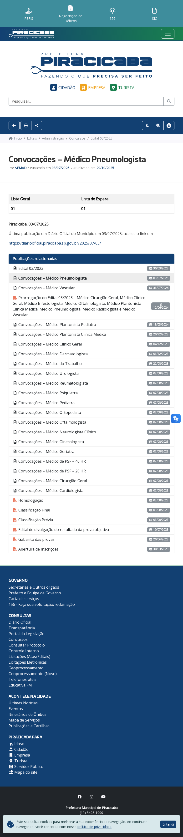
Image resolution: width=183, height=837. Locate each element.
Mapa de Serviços (24, 720)
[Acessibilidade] (168, 125)
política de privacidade (94, 826)
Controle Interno (24, 650)
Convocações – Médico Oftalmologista (51, 422)
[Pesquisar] (168, 101)
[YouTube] (103, 796)
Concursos (18, 639)
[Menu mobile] (167, 34)
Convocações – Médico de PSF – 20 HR (51, 471)
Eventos (16, 708)
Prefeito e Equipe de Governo (35, 593)
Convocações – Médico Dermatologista (52, 353)
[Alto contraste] (147, 125)
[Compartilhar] (36, 125)
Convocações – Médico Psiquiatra (47, 393)
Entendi (168, 824)
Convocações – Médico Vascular (46, 288)
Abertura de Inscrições (38, 549)
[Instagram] (91, 796)
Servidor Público (28, 766)
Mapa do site (25, 772)
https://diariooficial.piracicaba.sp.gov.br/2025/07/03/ (55, 243)
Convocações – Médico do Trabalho (49, 363)
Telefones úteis (22, 679)
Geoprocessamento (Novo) (33, 673)
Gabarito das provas (36, 539)
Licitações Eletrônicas (28, 662)
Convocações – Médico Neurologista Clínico (56, 432)
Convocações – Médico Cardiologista (50, 490)
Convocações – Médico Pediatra (46, 402)
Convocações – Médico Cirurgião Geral (52, 480)
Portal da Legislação (27, 633)
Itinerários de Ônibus (27, 714)
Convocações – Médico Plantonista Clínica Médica (61, 334)
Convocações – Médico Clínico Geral (49, 344)
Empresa (96, 87)
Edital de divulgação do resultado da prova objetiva (63, 529)
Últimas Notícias (23, 703)
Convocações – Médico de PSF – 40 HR (51, 461)
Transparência (22, 628)
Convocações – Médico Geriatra (45, 451)
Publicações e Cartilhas (29, 725)
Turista (126, 87)
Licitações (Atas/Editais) (29, 656)
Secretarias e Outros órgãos (34, 587)
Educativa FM (20, 685)
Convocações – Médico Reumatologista (52, 383)
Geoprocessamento (26, 668)
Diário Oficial (20, 622)
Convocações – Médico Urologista (48, 373)
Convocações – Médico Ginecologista (50, 441)
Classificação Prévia (35, 519)
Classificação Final (33, 510)
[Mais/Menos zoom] (158, 125)
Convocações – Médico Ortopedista (49, 412)
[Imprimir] (25, 125)
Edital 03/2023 (30, 268)
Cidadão (66, 87)
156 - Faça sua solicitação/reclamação (42, 604)
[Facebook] (79, 796)
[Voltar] (14, 125)
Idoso (18, 743)
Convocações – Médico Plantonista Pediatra (56, 324)
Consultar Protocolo (27, 645)
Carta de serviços (24, 598)
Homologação (30, 500)
